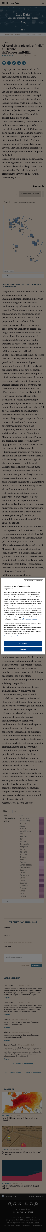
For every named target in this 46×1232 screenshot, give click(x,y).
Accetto (23, 649)
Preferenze (23, 643)
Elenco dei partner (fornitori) (14, 636)
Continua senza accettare (33, 580)
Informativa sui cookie (29, 619)
